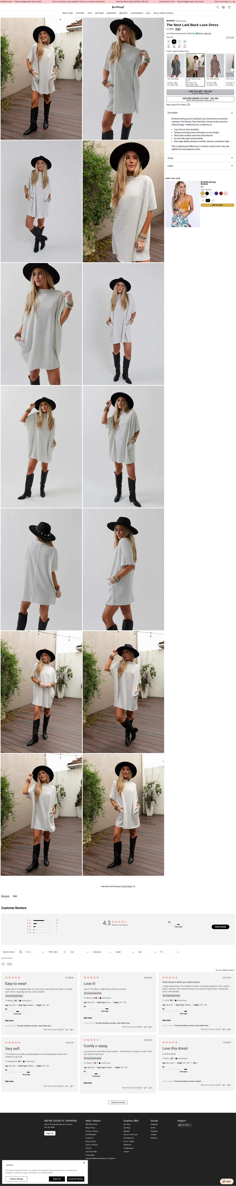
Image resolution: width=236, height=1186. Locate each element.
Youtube (153, 1134)
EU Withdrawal (91, 1134)
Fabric (170, 166)
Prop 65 (88, 1148)
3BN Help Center (91, 1124)
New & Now (68, 13)
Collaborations (129, 1148)
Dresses (123, 13)
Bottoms (99, 13)
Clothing (80, 13)
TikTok (153, 1128)
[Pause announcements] (234, 1)
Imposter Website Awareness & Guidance (100, 1158)
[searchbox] (9, 952)
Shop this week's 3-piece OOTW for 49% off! (132, 1)
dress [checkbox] (9, 964)
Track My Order (91, 1152)
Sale (148, 13)
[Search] (217, 7)
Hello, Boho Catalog (164, 13)
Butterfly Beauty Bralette (208, 183)
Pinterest (154, 1138)
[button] (230, 7)
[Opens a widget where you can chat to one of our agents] (227, 1182)
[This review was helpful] (66, 1029)
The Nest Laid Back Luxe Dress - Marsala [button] (187, 1081)
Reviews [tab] (5, 896)
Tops (90, 13)
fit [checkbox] (3, 964)
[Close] (84, 1162)
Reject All (57, 1179)
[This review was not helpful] (71, 1029)
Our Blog (127, 1128)
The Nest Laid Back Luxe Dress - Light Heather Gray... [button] (34, 1026)
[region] (45, 1172)
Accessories (137, 13)
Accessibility (90, 1155)
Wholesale (127, 1145)
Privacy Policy (91, 1141)
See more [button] (9, 1020)
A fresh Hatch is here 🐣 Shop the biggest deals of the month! (181, 1)
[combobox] (34, 952)
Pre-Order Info (129, 1138)
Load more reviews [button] (118, 1102)
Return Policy (90, 1128)
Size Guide (230, 37)
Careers (126, 1152)
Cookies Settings (16, 1179)
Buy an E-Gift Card (130, 1134)
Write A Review (220, 927)
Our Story (127, 1124)
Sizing (170, 158)
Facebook (154, 1131)
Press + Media (129, 1141)
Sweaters (111, 13)
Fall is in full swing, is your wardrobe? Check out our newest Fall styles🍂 (78, 1)
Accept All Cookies (75, 1179)
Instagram (154, 1124)
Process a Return (92, 1131)
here (182, 125)
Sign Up (49, 1133)
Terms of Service (92, 1145)
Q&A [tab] (15, 896)
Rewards (127, 1131)
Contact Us (90, 1138)
